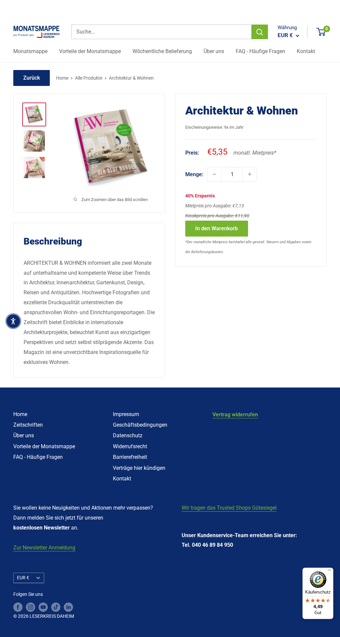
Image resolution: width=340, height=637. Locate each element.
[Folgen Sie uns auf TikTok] (55, 606)
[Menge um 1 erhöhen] (250, 174)
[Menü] (329, 572)
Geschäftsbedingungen (140, 425)
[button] (13, 321)
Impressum (126, 414)
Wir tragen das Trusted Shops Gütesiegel (229, 508)
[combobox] (161, 32)
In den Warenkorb (216, 228)
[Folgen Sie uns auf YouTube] (43, 606)
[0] (321, 32)
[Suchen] (259, 32)
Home (62, 78)
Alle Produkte (88, 78)
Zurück (31, 78)
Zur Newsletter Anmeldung (44, 547)
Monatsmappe (30, 51)
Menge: (194, 174)
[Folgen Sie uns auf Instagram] (30, 606)
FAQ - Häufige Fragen (260, 51)
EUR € (23, 577)
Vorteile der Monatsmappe (90, 51)
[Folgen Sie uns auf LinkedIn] (68, 606)
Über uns (214, 51)
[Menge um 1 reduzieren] (214, 174)
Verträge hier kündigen (139, 468)
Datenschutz (127, 435)
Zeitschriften (28, 425)
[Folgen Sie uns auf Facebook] (18, 606)
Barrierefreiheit (130, 457)
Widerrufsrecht (130, 446)
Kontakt (306, 51)
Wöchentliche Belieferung (162, 51)
